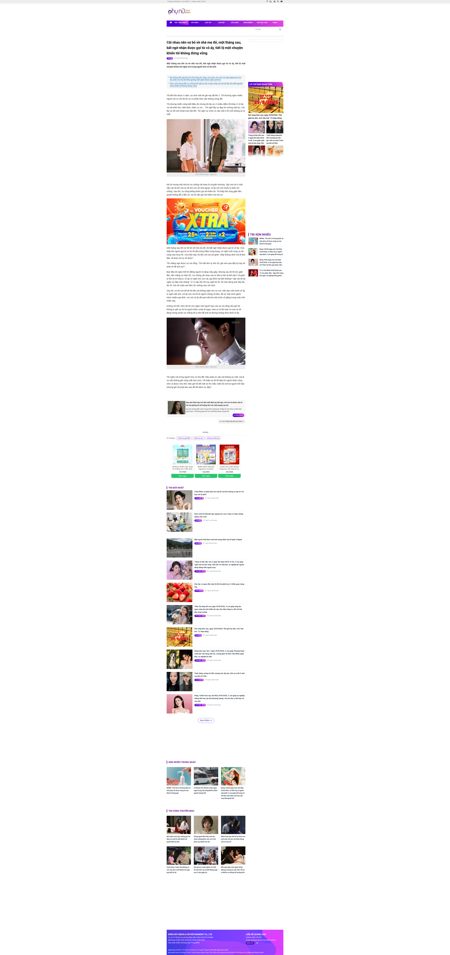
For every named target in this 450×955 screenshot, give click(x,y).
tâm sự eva (199, 438)
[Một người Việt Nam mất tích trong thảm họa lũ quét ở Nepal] (179, 547)
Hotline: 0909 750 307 (199, 1)
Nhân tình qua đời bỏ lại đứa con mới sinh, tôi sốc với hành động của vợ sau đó (233, 839)
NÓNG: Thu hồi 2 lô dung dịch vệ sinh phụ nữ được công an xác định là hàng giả (179, 790)
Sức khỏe (235, 22)
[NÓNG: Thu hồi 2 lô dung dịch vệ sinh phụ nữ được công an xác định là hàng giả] (179, 776)
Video (275, 22)
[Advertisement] (236, 11)
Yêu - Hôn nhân (180, 22)
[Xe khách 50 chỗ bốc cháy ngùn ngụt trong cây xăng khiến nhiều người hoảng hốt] (206, 776)
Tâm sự (170, 58)
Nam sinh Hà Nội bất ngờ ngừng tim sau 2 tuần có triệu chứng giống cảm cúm (218, 515)
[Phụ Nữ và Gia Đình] (180, 12)
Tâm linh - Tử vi (200, 571)
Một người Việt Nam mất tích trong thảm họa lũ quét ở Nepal (218, 540)
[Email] (282, 1)
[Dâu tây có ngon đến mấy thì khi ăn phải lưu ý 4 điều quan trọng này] (179, 592)
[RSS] (278, 1)
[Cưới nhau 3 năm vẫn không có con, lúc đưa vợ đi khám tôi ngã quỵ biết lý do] (179, 855)
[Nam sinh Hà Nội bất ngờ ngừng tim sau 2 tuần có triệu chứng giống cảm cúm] (179, 522)
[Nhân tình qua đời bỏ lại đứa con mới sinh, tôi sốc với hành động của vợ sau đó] (233, 825)
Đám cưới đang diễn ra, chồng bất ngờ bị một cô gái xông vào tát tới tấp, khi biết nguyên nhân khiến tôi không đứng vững (206, 84)
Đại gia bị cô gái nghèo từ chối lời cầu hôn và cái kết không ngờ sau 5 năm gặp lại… (205, 869)
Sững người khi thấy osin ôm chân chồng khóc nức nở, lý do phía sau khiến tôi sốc (205, 839)
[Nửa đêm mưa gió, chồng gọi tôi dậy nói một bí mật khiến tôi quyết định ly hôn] (179, 825)
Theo (230, 421)
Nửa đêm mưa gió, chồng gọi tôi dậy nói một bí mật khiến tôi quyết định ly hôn (178, 839)
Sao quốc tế (199, 498)
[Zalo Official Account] (271, 1)
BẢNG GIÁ (250, 943)
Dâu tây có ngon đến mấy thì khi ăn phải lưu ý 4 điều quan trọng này (219, 585)
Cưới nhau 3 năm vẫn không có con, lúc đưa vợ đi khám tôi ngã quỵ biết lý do (178, 869)
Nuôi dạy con (262, 22)
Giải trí (208, 22)
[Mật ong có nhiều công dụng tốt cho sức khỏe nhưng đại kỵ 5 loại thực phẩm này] (274, 151)
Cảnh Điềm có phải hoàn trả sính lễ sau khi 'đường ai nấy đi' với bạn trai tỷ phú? (219, 493)
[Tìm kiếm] (280, 29)
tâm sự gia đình (184, 438)
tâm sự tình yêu (213, 438)
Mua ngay (183, 476)
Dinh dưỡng (248, 22)
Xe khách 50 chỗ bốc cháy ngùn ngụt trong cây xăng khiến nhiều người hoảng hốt (206, 790)
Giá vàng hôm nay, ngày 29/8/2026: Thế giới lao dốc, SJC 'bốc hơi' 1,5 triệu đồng (219, 630)
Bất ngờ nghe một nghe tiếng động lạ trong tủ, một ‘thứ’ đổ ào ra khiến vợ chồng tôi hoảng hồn (233, 869)
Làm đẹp (221, 22)
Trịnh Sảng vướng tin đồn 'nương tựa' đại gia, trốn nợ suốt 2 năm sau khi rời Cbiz (219, 674)
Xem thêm (239, 415)
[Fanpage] (268, 1)
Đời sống (195, 22)
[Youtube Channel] (275, 1)
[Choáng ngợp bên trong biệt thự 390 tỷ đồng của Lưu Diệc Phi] (256, 151)
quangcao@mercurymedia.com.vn (263, 940)
